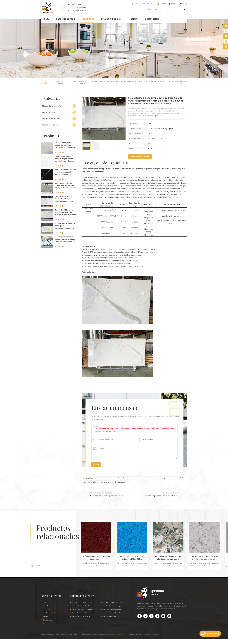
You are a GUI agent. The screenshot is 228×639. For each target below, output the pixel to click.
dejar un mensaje (212, 633)
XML (140, 634)
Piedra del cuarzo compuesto (82, 610)
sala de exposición (111, 19)
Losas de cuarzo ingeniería (112, 613)
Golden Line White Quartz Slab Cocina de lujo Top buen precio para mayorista (65, 212)
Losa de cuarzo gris (79, 603)
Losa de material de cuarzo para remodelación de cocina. (105, 482)
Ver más (58, 152)
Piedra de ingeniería (51, 106)
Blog (44, 624)
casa (44, 603)
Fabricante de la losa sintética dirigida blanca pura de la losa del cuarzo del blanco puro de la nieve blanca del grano (65, 158)
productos (46, 610)
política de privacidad (151, 634)
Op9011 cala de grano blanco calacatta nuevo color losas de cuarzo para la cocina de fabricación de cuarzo (65, 145)
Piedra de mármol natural (112, 617)
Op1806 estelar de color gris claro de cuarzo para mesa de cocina (209, 557)
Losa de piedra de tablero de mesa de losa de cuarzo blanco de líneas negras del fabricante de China (65, 239)
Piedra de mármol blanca (81, 613)
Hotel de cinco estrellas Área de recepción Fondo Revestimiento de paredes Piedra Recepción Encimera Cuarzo (65, 225)
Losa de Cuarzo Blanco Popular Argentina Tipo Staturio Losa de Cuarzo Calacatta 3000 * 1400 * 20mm (64, 199)
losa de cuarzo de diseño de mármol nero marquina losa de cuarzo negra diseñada (65, 172)
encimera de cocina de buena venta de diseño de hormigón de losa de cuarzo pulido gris (65, 185)
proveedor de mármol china (113, 603)
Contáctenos (153, 19)
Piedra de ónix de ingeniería (82, 617)
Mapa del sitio (133, 634)
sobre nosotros (65, 19)
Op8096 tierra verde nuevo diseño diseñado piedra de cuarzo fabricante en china (137, 558)
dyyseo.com (121, 634)
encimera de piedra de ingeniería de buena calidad (164, 478)
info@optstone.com (79, 10)
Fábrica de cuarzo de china (82, 606)
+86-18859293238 (78, 8)
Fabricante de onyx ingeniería (113, 606)
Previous (32, 566)
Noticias (134, 19)
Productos (87, 19)
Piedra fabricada (50, 125)
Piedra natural (48, 112)
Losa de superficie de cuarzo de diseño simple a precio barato (119, 478)
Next (38, 566)
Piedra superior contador (112, 610)
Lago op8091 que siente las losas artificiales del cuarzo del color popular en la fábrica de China (173, 558)
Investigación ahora (139, 156)
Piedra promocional (51, 118)
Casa (47, 19)
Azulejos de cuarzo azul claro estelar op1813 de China (101, 557)
